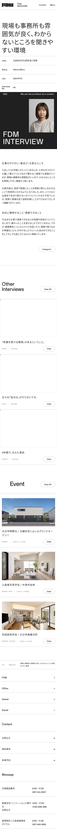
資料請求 (6, 748)
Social (5, 710)
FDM (7, 5)
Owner (5, 699)
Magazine (12, 665)
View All (47, 289)
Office (5, 688)
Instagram (46, 249)
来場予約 (6, 760)
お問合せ (6, 737)
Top (3, 665)
